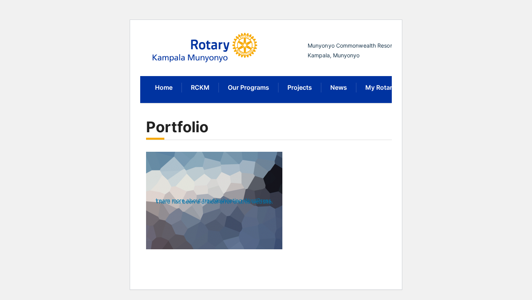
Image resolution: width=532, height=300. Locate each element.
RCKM (200, 87)
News (338, 87)
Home (164, 87)
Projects (299, 87)
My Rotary (380, 87)
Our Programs (248, 87)
